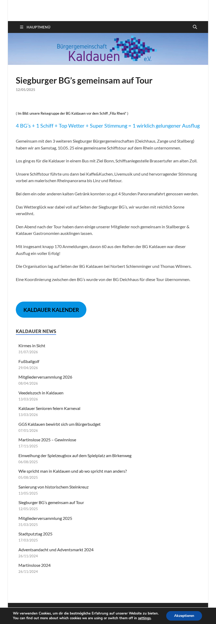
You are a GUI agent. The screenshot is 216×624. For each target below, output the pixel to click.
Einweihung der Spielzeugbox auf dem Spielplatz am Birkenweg (74, 455)
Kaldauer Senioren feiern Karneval (49, 408)
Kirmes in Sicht (31, 345)
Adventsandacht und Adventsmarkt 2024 (56, 549)
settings (144, 618)
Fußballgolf (28, 361)
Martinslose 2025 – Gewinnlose (47, 439)
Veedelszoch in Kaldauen (40, 392)
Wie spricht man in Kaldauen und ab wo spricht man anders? (72, 470)
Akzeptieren (184, 615)
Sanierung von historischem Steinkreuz (53, 486)
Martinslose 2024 (34, 565)
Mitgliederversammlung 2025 (45, 518)
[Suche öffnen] (195, 27)
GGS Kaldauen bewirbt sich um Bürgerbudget (59, 424)
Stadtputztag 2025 (35, 533)
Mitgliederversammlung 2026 (45, 376)
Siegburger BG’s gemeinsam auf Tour (51, 502)
